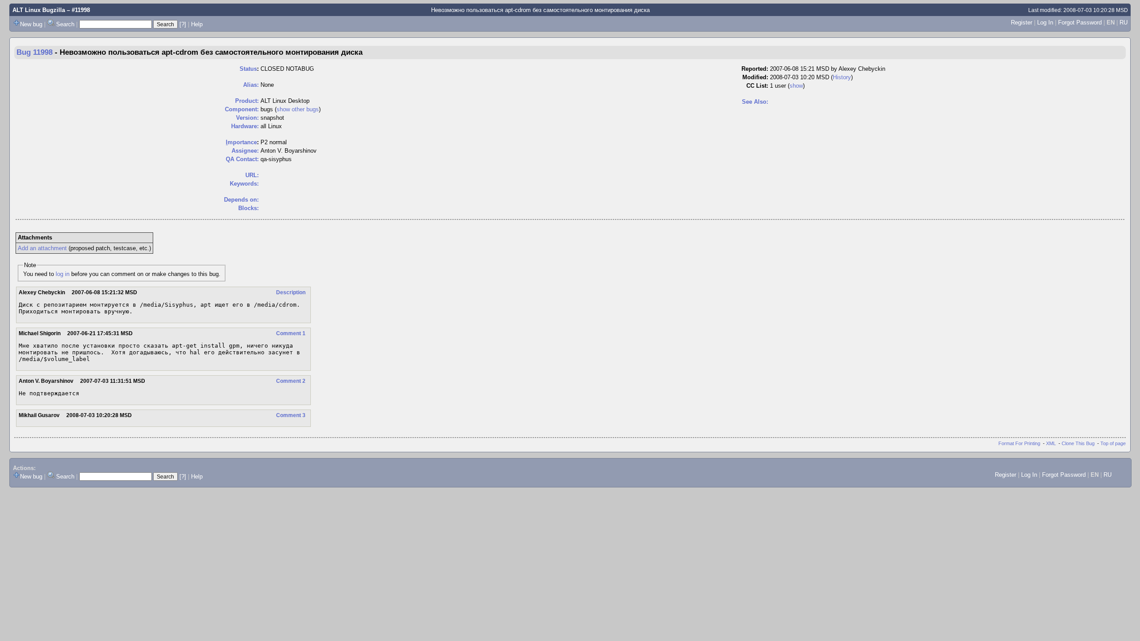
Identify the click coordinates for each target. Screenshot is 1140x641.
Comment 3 (290, 415)
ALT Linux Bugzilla (38, 10)
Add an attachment (42, 248)
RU (1124, 22)
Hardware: (245, 126)
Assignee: (245, 150)
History (842, 77)
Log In (1045, 22)
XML (1051, 443)
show (796, 85)
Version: (247, 117)
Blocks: (248, 208)
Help (197, 24)
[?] (182, 24)
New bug (31, 24)
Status (248, 68)
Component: (242, 109)
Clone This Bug (1078, 443)
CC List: (757, 85)
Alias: (251, 84)
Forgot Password (1080, 22)
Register (1021, 22)
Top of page (1113, 443)
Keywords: (244, 183)
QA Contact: (242, 159)
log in (62, 274)
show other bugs (298, 109)
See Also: (755, 101)
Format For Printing (1019, 443)
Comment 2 (290, 381)
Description (290, 292)
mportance (241, 142)
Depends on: (241, 199)
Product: (247, 100)
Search (65, 24)
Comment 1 (290, 333)
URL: (252, 175)
